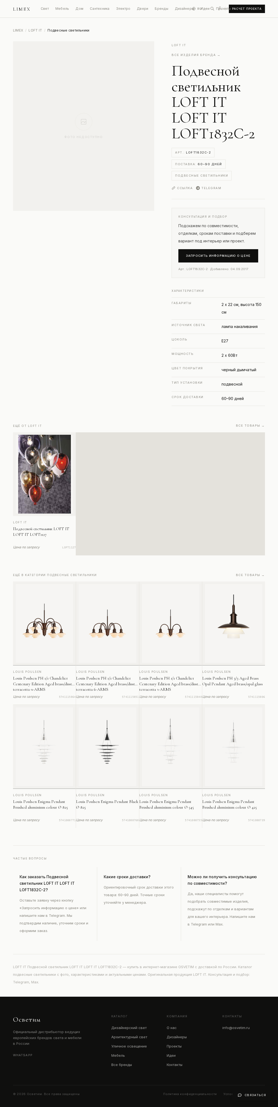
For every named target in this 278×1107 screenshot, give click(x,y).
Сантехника (99, 9)
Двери (142, 9)
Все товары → (250, 425)
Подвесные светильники (201, 175)
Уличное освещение (129, 1046)
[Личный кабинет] (220, 8)
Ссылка (185, 188)
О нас (172, 1027)
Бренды (161, 9)
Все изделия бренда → (196, 55)
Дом (79, 9)
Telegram (211, 188)
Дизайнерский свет (129, 1027)
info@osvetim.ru (236, 1027)
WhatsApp (23, 1055)
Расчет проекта (247, 8)
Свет (45, 9)
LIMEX (18, 30)
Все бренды (121, 1064)
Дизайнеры (184, 9)
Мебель (62, 9)
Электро (123, 9)
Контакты (174, 1064)
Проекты (223, 9)
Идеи (171, 1055)
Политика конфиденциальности (190, 1094)
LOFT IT (35, 30)
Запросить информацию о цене (218, 256)
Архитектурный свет (129, 1037)
